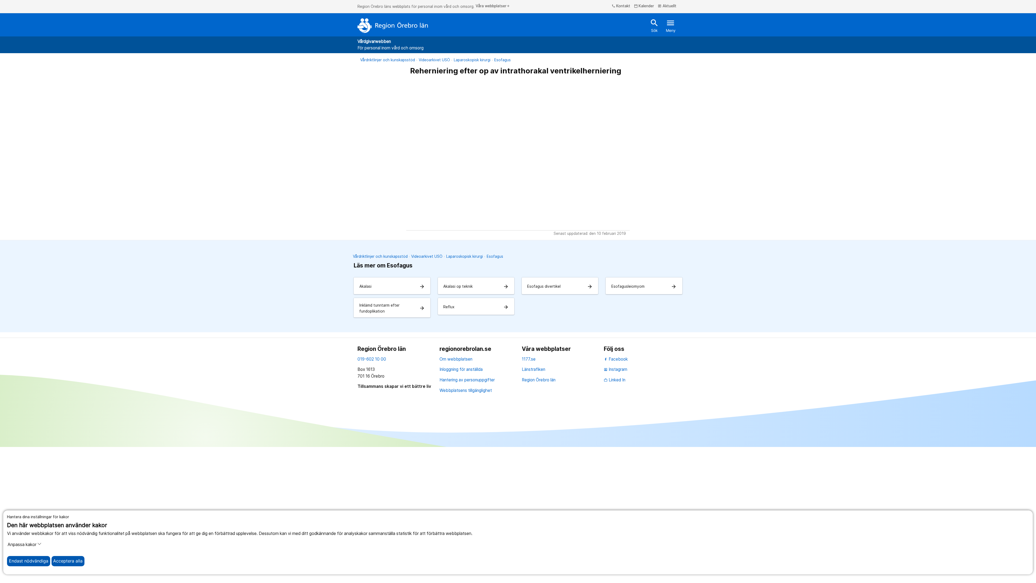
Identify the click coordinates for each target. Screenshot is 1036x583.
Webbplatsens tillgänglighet (465, 390)
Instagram (615, 369)
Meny (671, 25)
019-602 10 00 (371, 359)
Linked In (614, 379)
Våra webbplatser (493, 6)
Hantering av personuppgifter (467, 379)
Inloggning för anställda (461, 369)
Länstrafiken (533, 369)
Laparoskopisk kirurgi (472, 60)
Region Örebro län (539, 379)
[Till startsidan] (393, 25)
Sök (654, 25)
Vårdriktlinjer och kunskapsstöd (387, 60)
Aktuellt (667, 6)
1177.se (529, 359)
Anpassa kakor (22, 544)
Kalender (644, 6)
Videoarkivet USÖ (434, 60)
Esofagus (502, 60)
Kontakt (621, 6)
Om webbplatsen (455, 359)
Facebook (618, 359)
